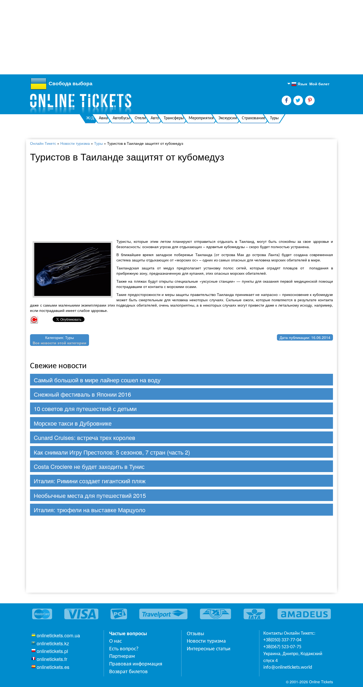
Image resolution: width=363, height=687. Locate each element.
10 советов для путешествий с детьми (85, 408)
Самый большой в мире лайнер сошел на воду (97, 380)
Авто (155, 118)
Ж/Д (90, 118)
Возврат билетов (128, 672)
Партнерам (122, 656)
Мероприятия (201, 118)
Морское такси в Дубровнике (73, 423)
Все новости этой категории (59, 342)
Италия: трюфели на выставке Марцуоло (89, 510)
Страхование (253, 118)
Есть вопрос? (123, 649)
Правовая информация (135, 664)
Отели (140, 118)
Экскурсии (227, 118)
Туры (274, 118)
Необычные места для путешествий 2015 (90, 495)
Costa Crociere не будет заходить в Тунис (89, 466)
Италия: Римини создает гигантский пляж (90, 481)
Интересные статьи (208, 649)
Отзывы (195, 634)
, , (292, 657)
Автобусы (121, 118)
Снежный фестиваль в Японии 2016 (82, 394)
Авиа (103, 118)
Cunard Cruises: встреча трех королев (84, 437)
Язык (299, 84)
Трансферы (174, 118)
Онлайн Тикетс (43, 143)
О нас (115, 641)
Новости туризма (75, 143)
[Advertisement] (159, 37)
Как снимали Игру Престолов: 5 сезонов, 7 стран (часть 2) (112, 452)
